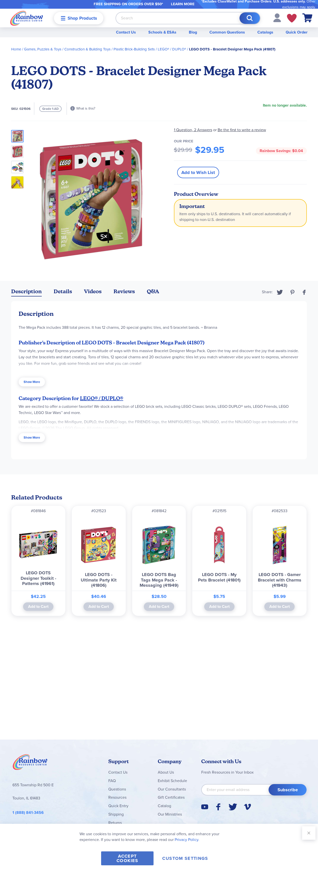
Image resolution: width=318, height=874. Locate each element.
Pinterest (292, 292)
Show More (32, 381)
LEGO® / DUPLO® (172, 49)
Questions (117, 789)
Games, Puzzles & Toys (42, 49)
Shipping (116, 814)
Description (26, 291)
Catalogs (265, 32)
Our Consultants (172, 789)
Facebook (304, 292)
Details (63, 291)
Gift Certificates (171, 797)
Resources (117, 797)
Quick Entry (118, 806)
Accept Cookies (127, 858)
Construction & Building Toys (87, 49)
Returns (115, 823)
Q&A (153, 291)
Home (16, 49)
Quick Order (297, 32)
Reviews (124, 291)
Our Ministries (170, 814)
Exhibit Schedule (172, 781)
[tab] (26, 292)
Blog (193, 32)
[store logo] (26, 18)
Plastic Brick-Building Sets (134, 49)
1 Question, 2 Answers (193, 130)
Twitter (280, 292)
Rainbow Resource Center (30, 763)
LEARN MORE (183, 4)
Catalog (164, 806)
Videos (93, 291)
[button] (277, 17)
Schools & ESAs (162, 32)
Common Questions (227, 32)
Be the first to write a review (242, 130)
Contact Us (126, 32)
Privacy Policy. (187, 839)
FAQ (112, 781)
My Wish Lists (292, 18)
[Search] (249, 18)
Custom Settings (185, 858)
